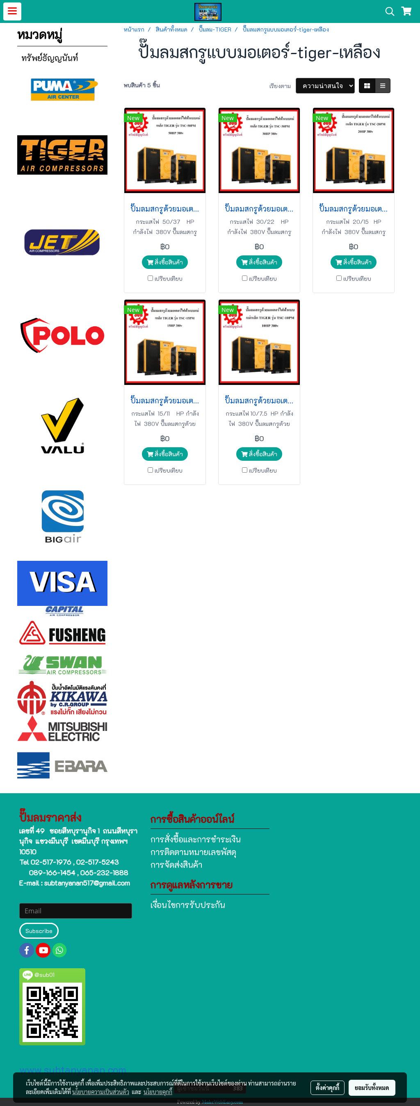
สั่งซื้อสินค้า (168, 262)
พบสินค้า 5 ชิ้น (142, 85)
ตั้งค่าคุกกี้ (327, 1087)
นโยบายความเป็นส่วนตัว (100, 1091)
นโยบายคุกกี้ (158, 1091)
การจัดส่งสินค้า (176, 864)
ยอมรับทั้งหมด (372, 1087)
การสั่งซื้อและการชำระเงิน (196, 839)
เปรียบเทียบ (169, 278)
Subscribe (38, 931)
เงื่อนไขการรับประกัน (188, 904)
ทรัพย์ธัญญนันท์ (49, 57)
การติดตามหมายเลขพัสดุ (193, 852)
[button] (387, 11)
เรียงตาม (282, 86)
